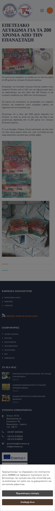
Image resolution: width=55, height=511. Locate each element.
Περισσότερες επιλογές (27, 493)
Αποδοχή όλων (27, 502)
